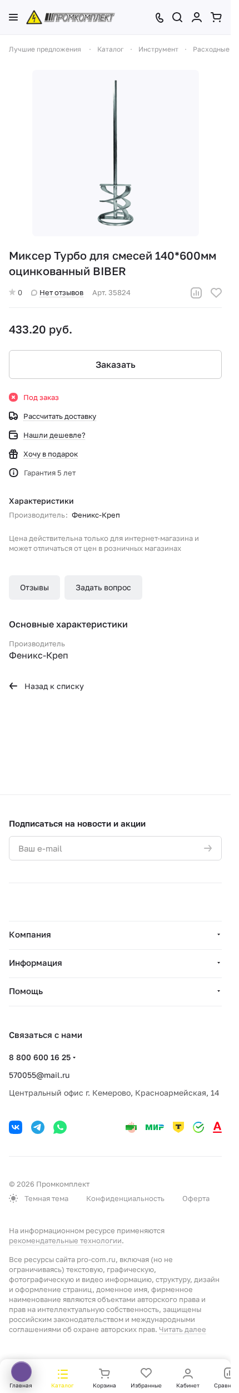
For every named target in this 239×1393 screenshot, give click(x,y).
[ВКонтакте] (15, 1127)
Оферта (196, 1198)
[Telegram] (37, 1127)
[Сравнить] (196, 292)
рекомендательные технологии (65, 1240)
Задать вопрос (103, 587)
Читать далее (182, 1329)
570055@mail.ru (39, 1075)
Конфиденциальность (125, 1198)
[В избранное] (216, 292)
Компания (30, 934)
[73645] (115, 153)
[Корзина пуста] (216, 17)
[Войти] (196, 17)
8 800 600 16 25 (40, 1057)
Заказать (116, 364)
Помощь (26, 991)
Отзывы (34, 587)
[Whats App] (60, 1127)
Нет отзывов (61, 292)
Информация (35, 962)
